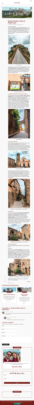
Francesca (15, 24)
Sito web (3, 332)
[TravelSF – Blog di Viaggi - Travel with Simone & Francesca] (17, 3)
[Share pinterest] (5, 281)
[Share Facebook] (5, 276)
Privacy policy (18, 403)
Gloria (7, 311)
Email (3, 329)
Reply (31, 311)
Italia (20, 24)
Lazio (22, 24)
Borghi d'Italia (12, 282)
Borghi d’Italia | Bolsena (9, 294)
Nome (5, 374)
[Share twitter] (5, 279)
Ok (14, 403)
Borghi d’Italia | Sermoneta (24, 295)
